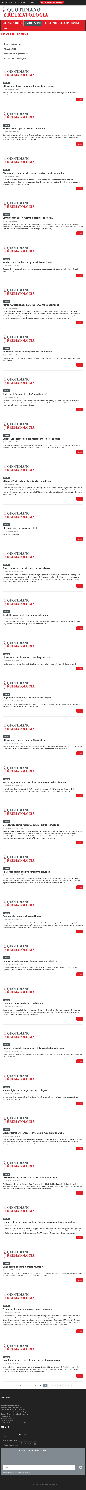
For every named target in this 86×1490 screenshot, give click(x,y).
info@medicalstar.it (9, 1418)
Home (4, 23)
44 (35, 1385)
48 (55, 1385)
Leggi (80, 99)
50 (65, 1385)
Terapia (6, 83)
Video (55, 23)
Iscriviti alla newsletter (52, 2)
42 (25, 1385)
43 (30, 1385)
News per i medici (15, 23)
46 (45, 1385)
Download (75, 23)
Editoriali (47, 23)
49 (60, 1385)
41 (20, 1385)
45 (40, 1385)
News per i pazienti (33, 23)
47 (50, 1385)
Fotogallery (64, 23)
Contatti (32, 2)
